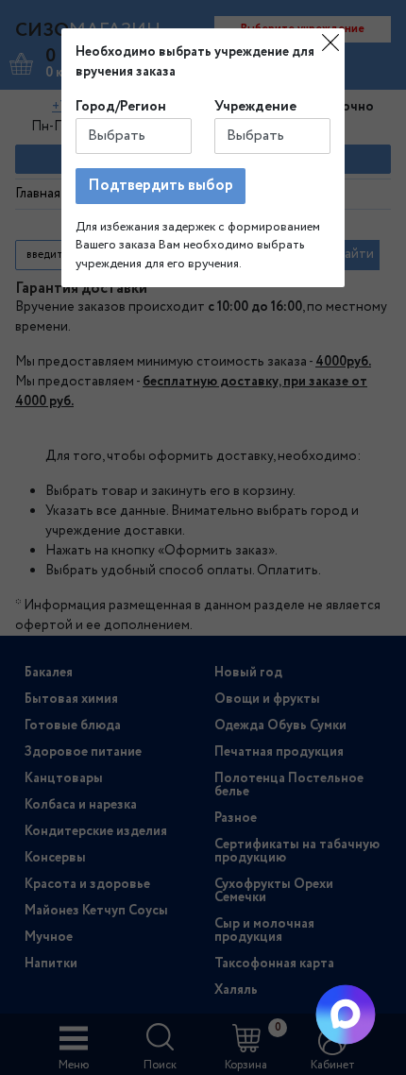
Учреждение (255, 106)
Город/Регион (121, 106)
